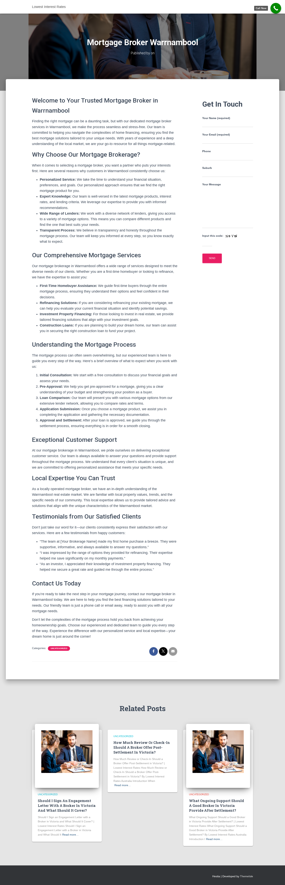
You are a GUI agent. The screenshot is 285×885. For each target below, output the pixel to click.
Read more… (70, 834)
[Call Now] (275, 8)
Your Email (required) (216, 134)
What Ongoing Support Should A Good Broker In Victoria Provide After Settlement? (216, 805)
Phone (206, 151)
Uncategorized (59, 648)
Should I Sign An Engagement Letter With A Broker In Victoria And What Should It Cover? (67, 805)
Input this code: (213, 235)
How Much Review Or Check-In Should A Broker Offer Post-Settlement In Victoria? (141, 747)
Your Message (211, 184)
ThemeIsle (246, 876)
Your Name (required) (216, 118)
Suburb (207, 167)
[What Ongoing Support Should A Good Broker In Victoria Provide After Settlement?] (218, 755)
